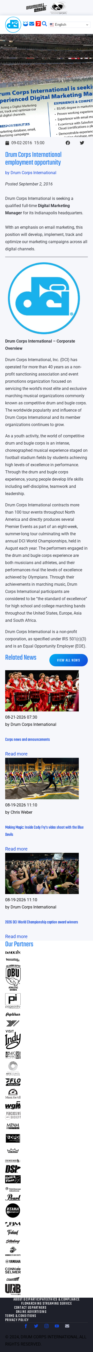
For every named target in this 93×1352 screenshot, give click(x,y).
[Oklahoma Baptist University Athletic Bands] (13, 989)
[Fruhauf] (13, 1234)
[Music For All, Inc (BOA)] (13, 1097)
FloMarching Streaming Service (46, 1304)
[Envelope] (67, 1326)
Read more (16, 753)
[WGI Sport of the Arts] (13, 1107)
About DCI (21, 1300)
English (60, 25)
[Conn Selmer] (13, 1271)
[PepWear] (13, 1015)
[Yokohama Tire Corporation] (13, 1026)
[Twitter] (36, 1326)
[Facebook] (25, 1326)
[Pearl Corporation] (13, 1199)
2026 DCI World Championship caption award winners (41, 922)
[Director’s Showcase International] (13, 1171)
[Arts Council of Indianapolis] (13, 1074)
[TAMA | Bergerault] (13, 1216)
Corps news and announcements (27, 739)
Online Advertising (31, 1312)
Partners (39, 1308)
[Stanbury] (13, 1242)
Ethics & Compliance (63, 1300)
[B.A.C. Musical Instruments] (13, 1057)
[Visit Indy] (13, 1047)
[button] (68, 143)
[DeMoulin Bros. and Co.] (13, 952)
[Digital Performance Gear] (13, 1142)
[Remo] (13, 1152)
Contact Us (23, 1308)
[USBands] (13, 1279)
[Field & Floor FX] (13, 1181)
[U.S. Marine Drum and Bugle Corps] (13, 1254)
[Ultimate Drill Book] (13, 1293)
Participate (38, 1300)
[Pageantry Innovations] (13, 1007)
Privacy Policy (17, 1320)
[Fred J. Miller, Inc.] (13, 1225)
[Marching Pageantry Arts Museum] (13, 1128)
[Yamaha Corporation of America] (13, 1262)
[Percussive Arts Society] (13, 1118)
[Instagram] (46, 1326)
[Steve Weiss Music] (13, 1161)
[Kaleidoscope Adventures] (13, 1190)
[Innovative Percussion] (13, 960)
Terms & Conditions (20, 1316)
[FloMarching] (13, 1084)
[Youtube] (56, 1326)
